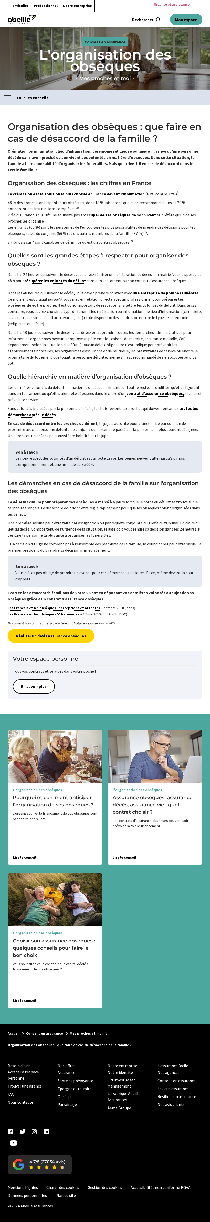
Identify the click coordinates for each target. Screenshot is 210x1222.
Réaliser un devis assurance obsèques (51, 635)
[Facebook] (10, 1131)
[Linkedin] (46, 1131)
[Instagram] (34, 1131)
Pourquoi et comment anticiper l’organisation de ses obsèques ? (53, 801)
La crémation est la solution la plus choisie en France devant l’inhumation (76, 193)
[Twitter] (22, 1131)
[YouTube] (13, 1143)
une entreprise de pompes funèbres (166, 292)
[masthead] (22, 19)
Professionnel (46, 5)
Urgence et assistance (172, 4)
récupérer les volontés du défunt (55, 280)
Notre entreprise (77, 5)
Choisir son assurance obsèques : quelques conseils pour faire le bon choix (54, 948)
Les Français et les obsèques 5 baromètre (44, 614)
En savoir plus (34, 686)
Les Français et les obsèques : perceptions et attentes (54, 607)
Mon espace (186, 19)
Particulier (19, 5)
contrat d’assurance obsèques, (154, 393)
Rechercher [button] (142, 19)
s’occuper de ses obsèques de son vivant (118, 214)
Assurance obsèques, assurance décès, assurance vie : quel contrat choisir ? (153, 804)
